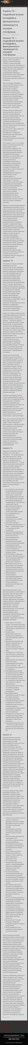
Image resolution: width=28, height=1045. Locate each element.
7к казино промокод (17, 399)
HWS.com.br (19, 1042)
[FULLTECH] (6, 3)
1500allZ (7, 1017)
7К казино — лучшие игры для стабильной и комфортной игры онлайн (7, 1027)
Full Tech (16, 34)
